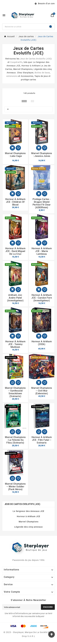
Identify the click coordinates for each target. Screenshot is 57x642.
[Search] (50, 26)
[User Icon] (47, 15)
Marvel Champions (23, 69)
